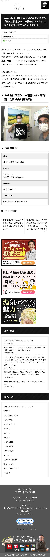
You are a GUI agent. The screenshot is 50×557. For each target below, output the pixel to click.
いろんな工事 (8, 442)
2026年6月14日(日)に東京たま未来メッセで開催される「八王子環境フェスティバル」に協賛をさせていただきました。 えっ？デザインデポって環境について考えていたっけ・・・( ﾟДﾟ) (25, 361)
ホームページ (8, 455)
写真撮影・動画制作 (11, 459)
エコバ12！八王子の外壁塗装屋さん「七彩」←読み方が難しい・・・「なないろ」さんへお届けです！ (37, 226)
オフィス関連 (8, 446)
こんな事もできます (11, 415)
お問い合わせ (25, 511)
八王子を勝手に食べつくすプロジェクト (18, 406)
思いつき (7, 433)
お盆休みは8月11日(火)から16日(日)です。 (19, 340)
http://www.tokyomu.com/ (15, 201)
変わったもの (8, 464)
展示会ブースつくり (11, 468)
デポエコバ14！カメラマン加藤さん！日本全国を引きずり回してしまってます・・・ (13, 224)
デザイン (7, 428)
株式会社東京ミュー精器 (13, 53)
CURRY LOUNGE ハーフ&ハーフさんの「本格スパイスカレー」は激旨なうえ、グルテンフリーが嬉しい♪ (24, 373)
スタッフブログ (10, 210)
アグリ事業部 (8, 420)
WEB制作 (7, 411)
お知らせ (7, 437)
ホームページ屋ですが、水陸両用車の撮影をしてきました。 (24, 382)
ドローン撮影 (8, 451)
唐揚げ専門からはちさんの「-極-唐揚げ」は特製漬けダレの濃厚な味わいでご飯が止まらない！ (25, 348)
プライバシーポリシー (25, 514)
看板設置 (7, 473)
